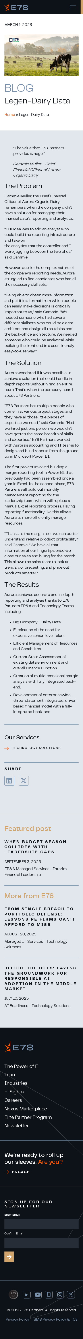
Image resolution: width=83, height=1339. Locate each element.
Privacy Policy (17, 1319)
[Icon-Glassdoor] (49, 1294)
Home (9, 115)
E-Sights (14, 1091)
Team (10, 1074)
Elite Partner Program (28, 1117)
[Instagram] (60, 1294)
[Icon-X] (71, 1294)
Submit (9, 1257)
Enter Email (12, 1214)
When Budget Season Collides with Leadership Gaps (35, 847)
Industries (15, 1083)
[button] (9, 781)
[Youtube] (38, 1294)
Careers (13, 1100)
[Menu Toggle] (72, 7)
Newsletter (16, 1125)
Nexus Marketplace (25, 1108)
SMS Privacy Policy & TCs (55, 1319)
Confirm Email (13, 1233)
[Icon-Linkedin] (27, 1294)
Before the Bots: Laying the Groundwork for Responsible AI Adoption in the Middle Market (40, 978)
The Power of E (21, 1066)
